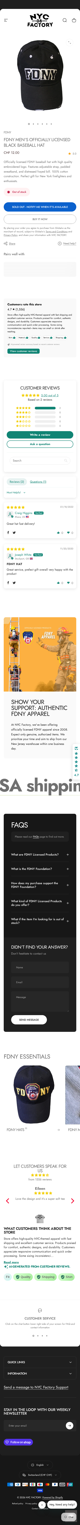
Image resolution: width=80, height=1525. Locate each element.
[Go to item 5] (46, 124)
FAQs (36, 836)
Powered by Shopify (52, 1497)
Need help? (69, 243)
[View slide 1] (33, 1336)
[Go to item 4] (42, 124)
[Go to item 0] (29, 124)
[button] (23, 408)
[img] (16, 507)
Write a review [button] (40, 435)
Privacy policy (31, 1503)
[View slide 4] (46, 1336)
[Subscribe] (69, 1425)
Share (12, 243)
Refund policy (17, 1503)
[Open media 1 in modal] (69, 42)
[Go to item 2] (33, 124)
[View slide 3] (42, 1336)
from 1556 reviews (40, 1179)
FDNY (7, 132)
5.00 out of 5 (49, 395)
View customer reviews (23, 351)
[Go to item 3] (38, 124)
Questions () (38, 482)
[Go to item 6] (51, 124)
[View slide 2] (38, 1336)
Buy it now (40, 219)
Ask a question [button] (40, 444)
